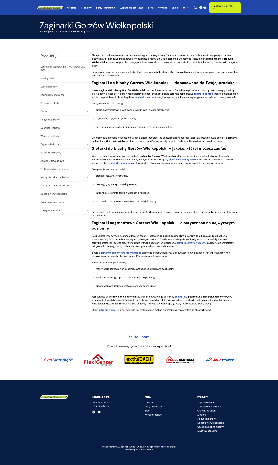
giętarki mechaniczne (122, 163)
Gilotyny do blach (49, 103)
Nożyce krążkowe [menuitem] (207, 418)
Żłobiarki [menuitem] (201, 414)
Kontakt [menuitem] (162, 7)
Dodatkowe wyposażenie (53, 193)
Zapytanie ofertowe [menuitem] (131, 7)
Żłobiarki (44, 111)
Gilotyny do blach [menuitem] (206, 410)
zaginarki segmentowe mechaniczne (120, 252)
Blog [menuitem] (150, 7)
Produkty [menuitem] (86, 7)
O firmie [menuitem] (71, 7)
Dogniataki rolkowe (50, 127)
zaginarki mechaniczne (148, 97)
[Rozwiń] (87, 86)
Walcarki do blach (49, 136)
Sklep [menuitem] (175, 7)
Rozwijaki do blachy (50, 152)
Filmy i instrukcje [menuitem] (106, 7)
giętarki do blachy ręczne (183, 159)
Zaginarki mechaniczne (52, 94)
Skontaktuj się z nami (104, 310)
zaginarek (180, 296)
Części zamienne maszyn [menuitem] (210, 426)
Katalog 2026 (47, 78)
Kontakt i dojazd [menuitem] (153, 414)
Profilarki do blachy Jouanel (54, 169)
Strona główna (47, 31)
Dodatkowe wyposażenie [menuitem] (210, 422)
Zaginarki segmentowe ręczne (191, 242)
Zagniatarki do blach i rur (53, 144)
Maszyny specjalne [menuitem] (207, 430)
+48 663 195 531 (101, 402)
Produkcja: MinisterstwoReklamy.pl (159, 446)
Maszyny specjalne (50, 210)
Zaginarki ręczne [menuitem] (206, 402)
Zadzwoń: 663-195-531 (223, 7)
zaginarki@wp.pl (100, 406)
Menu (148, 396)
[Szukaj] (195, 7)
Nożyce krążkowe (50, 119)
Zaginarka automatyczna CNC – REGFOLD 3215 (62, 68)
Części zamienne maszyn (53, 202)
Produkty (48, 56)
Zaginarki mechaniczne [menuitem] (209, 406)
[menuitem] (186, 7)
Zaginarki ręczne (49, 86)
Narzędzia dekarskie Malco (54, 177)
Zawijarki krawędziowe (52, 160)
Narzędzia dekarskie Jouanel (55, 185)
